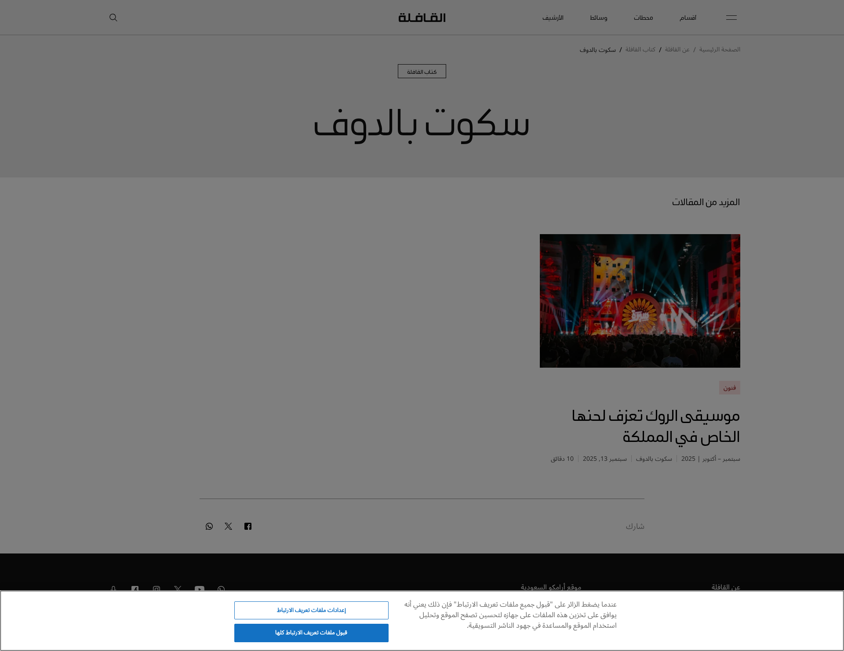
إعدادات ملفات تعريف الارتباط (311, 610)
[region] (422, 620)
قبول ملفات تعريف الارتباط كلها (311, 632)
